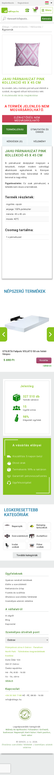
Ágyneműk (7, 29)
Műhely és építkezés (16, 729)
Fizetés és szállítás (15, 593)
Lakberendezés (20, 27)
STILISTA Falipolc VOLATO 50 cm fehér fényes (24, 353)
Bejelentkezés (8, 3)
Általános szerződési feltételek (21, 597)
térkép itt (9, 681)
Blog (7, 620)
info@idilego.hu (13, 699)
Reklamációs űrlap (14, 588)
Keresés (46, 18)
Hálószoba (35, 27)
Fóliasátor (33, 729)
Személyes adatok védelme (19, 601)
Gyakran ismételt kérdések (18, 580)
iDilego (5, 27)
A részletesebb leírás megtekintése (20, 95)
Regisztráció (23, 3)
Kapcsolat (10, 624)
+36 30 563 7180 (13, 695)
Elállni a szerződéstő (15, 584)
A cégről (9, 616)
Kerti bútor (30, 732)
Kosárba (44, 360)
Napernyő (19, 732)
